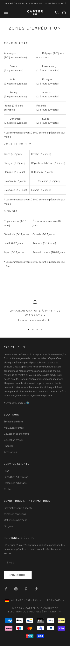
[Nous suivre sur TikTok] (36, 589)
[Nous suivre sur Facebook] (6, 589)
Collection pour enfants (16, 434)
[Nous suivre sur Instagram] (16, 589)
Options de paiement (15, 520)
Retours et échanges (15, 483)
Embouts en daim (13, 421)
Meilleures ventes (14, 428)
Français (54, 600)
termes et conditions (15, 514)
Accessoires (10, 452)
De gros (8, 526)
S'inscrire (18, 575)
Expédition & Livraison (16, 477)
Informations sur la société (18, 508)
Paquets (8, 446)
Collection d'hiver (13, 440)
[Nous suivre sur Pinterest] (26, 589)
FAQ (6, 471)
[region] (35, 311)
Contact (8, 489)
